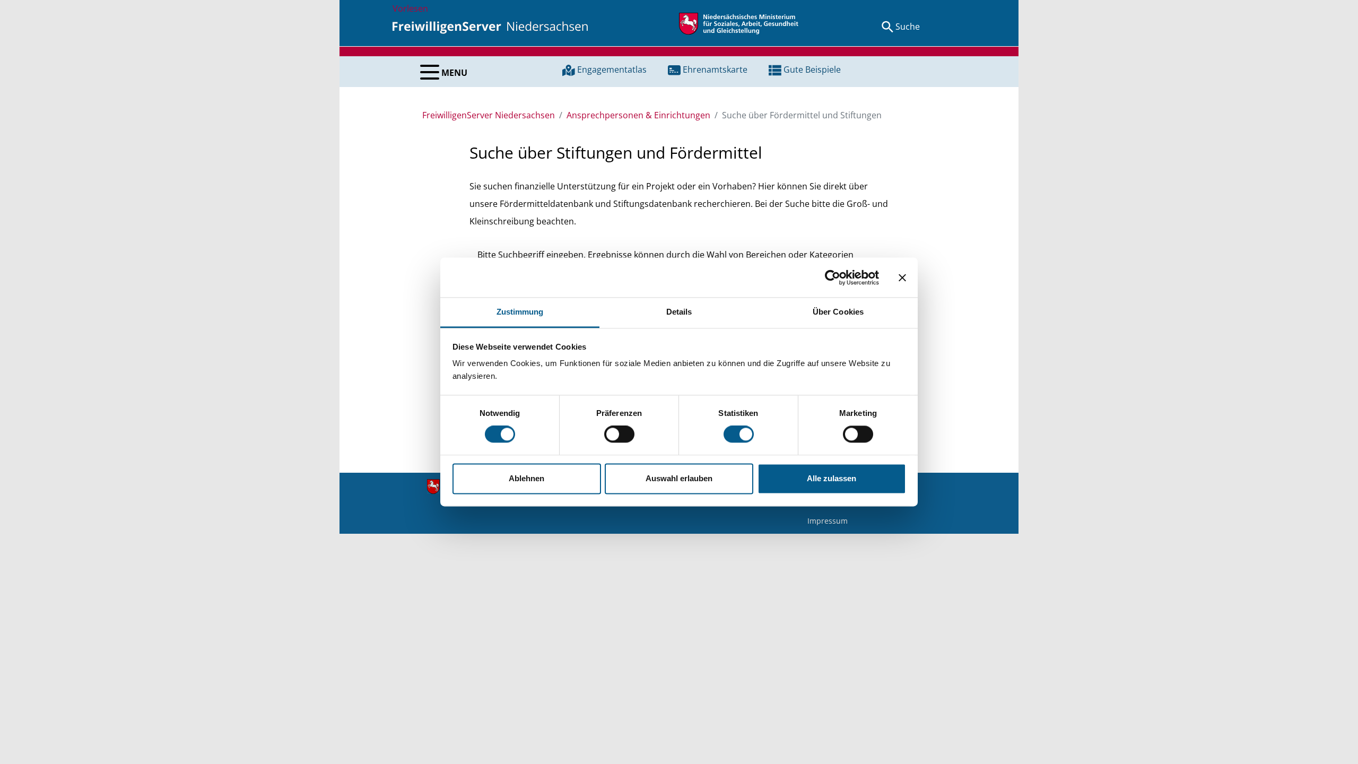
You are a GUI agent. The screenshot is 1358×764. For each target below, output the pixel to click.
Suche (907, 26)
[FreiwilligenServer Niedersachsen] (490, 26)
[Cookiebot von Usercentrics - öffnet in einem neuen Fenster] (832, 277)
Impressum (827, 521)
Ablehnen (526, 478)
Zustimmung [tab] (520, 311)
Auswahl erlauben (679, 478)
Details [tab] (679, 311)
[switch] (619, 434)
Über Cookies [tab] (838, 311)
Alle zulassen (831, 478)
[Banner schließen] (902, 277)
